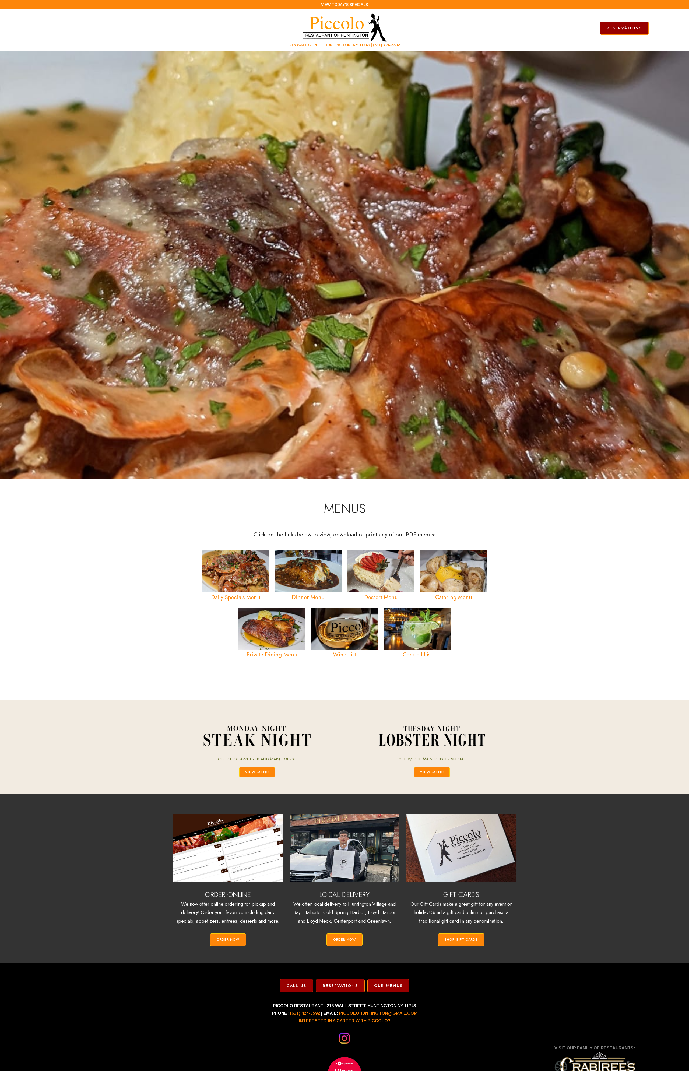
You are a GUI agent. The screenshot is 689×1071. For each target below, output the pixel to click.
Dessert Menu (381, 597)
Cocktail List (417, 655)
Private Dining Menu (272, 655)
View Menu (257, 772)
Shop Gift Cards (461, 939)
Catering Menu (453, 597)
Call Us (296, 986)
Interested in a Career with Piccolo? (344, 1021)
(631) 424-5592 (386, 45)
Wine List (344, 655)
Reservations (624, 28)
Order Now (228, 939)
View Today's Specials (344, 4)
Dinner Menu (308, 597)
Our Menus (388, 986)
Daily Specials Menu (235, 597)
